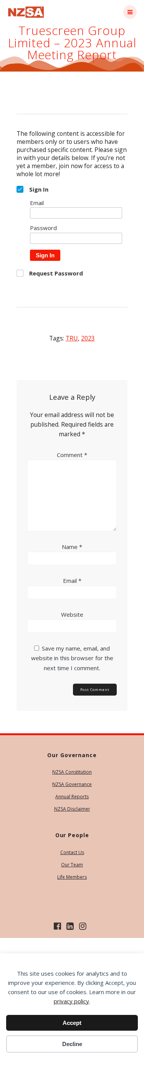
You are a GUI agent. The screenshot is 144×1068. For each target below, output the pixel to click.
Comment (72, 455)
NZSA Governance (72, 784)
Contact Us (72, 852)
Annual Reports (72, 796)
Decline (72, 1044)
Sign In (45, 255)
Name (72, 547)
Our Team (72, 864)
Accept (72, 1023)
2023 (88, 338)
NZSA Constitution (72, 772)
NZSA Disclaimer (72, 809)
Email (72, 580)
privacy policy (71, 1001)
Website (72, 614)
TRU (72, 338)
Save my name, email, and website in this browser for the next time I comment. (72, 657)
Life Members (72, 877)
